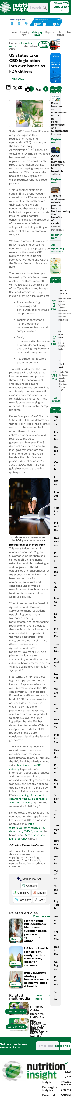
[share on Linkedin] (9, 88)
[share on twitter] (15, 88)
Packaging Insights (49, 1089)
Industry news (24, 33)
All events (55, 399)
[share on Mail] (21, 88)
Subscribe (65, 1045)
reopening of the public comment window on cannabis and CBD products (28, 799)
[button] (29, 886)
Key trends (60, 33)
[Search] (44, 8)
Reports (49, 32)
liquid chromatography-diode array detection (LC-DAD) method (27, 827)
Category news (37, 33)
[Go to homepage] (33, 1080)
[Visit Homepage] (16, 14)
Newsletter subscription (61, 4)
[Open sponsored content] (35, 25)
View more (39, 916)
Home (14, 32)
